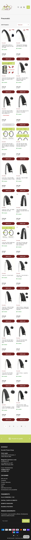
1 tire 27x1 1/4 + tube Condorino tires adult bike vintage (22, 406)
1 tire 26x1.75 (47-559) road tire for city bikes (7, 373)
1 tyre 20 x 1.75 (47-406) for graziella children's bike (8, 178)
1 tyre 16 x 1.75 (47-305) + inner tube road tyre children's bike (22, 79)
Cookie (3, 484)
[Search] (18, 7)
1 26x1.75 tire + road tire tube (22, 373)
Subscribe (25, 520)
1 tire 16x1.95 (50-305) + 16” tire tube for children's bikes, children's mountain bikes (8, 145)
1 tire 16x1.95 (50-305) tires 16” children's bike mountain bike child (21, 145)
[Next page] (25, 426)
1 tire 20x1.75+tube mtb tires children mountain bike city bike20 (21, 243)
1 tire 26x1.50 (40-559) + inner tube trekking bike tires (8, 341)
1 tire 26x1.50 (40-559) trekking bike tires (21, 340)
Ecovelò (4, 43)
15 (21, 426)
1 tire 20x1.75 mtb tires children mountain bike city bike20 (22, 210)
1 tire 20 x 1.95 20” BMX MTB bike (22, 178)
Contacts (3, 480)
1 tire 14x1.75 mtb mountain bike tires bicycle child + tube (8, 79)
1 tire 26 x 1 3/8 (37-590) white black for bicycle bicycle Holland (8, 308)
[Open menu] (28, 7)
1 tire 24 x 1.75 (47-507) (7, 275)
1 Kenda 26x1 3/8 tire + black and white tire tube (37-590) (7, 46)
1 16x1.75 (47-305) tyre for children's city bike (22, 111)
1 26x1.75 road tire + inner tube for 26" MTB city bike (8, 407)
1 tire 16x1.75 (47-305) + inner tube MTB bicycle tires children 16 (7, 112)
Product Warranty (6, 482)
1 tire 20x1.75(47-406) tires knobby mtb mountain (8, 243)
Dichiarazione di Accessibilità (9, 489)
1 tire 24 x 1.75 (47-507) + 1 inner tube (22, 276)
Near (2, 486)
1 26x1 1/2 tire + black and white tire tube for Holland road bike (22, 308)
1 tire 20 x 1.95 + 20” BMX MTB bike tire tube (8, 210)
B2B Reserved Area (6, 488)
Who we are (4, 478)
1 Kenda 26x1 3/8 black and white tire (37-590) (21, 45)
